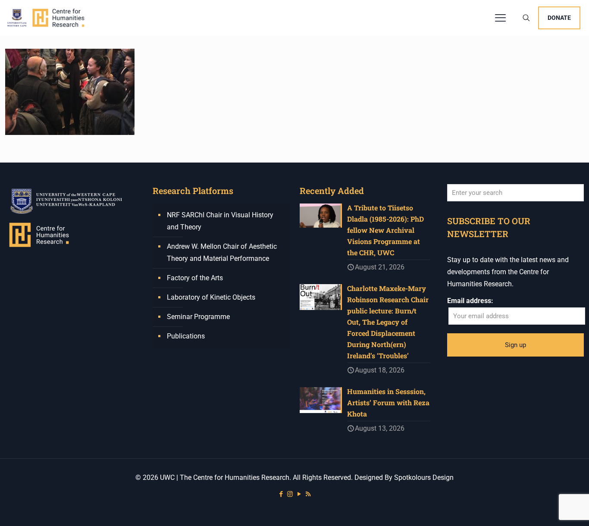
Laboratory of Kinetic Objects (211, 297)
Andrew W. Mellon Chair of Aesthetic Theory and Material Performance (222, 252)
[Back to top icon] (548, 508)
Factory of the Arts (195, 278)
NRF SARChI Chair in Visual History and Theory (220, 221)
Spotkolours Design (424, 477)
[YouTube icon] (299, 494)
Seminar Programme (198, 317)
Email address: (470, 301)
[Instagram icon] (290, 494)
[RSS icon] (308, 494)
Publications (186, 336)
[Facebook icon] (281, 494)
